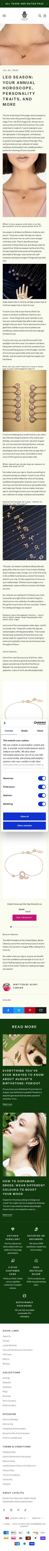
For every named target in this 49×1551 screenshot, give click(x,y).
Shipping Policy (9, 1452)
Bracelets (7, 1382)
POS (23, 1524)
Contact (6, 1341)
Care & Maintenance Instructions (17, 1456)
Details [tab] (24, 731)
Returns (6, 1359)
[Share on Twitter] (19, 1010)
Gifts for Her (8, 1424)
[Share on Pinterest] (30, 1010)
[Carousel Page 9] (30, 926)
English (36, 1518)
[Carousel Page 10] (33, 926)
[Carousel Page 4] (18, 926)
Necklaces (7, 1387)
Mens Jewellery (9, 1401)
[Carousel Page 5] (20, 926)
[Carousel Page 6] (23, 926)
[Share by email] (41, 1010)
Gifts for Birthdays (10, 1419)
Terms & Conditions (11, 1475)
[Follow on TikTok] (25, 1510)
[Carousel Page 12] (38, 926)
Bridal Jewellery (9, 1405)
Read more (7, 1104)
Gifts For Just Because (12, 1438)
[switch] (42, 787)
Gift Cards (7, 1354)
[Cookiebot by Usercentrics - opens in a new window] (34, 723)
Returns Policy (9, 1461)
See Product (24, 917)
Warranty (7, 1484)
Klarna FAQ (7, 1479)
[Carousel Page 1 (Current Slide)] (11, 926)
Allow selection (24, 825)
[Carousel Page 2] (13, 926)
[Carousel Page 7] (25, 926)
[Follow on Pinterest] (18, 1510)
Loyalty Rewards (10, 1345)
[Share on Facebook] (8, 1010)
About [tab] (40, 731)
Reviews (6, 1363)
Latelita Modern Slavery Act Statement (19, 1465)
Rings (5, 1391)
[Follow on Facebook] (4, 1510)
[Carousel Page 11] (35, 926)
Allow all (24, 816)
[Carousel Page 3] (15, 926)
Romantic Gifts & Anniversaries (16, 1433)
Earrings (6, 1378)
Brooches (7, 1396)
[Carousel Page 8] (28, 926)
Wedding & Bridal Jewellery (14, 1428)
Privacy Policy (8, 1470)
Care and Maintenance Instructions (18, 1350)
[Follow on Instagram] (11, 1510)
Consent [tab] (9, 731)
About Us (7, 1336)
